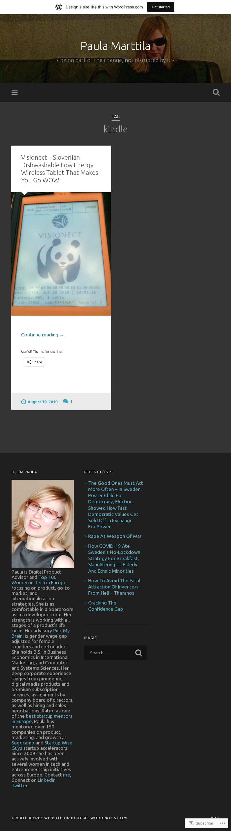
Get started (161, 7)
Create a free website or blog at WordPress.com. (70, 818)
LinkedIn (46, 780)
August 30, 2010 (42, 402)
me (66, 774)
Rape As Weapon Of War (114, 536)
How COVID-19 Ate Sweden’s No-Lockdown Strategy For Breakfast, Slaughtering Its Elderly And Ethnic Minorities (114, 558)
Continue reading (42, 335)
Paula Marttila (115, 45)
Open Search (214, 92)
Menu (15, 92)
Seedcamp (23, 742)
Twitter (19, 785)
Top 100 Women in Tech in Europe (39, 579)
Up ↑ (215, 818)
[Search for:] (115, 653)
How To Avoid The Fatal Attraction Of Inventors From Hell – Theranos (114, 586)
